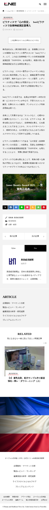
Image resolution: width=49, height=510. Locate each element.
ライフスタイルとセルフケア (14, 316)
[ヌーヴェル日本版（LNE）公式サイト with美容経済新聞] (10, 4)
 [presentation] (44, 343)
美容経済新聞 (18, 217)
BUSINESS (12, 221)
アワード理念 (26, 497)
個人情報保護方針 (32, 500)
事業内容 (15, 497)
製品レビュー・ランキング (14, 307)
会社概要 (6, 497)
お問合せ (44, 500)
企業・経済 (12, 224)
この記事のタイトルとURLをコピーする (24, 40)
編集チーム (19, 500)
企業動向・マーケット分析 (14, 303)
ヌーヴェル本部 (7, 500)
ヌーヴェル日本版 (39, 497)
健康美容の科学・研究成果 (14, 311)
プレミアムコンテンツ (12, 320)
